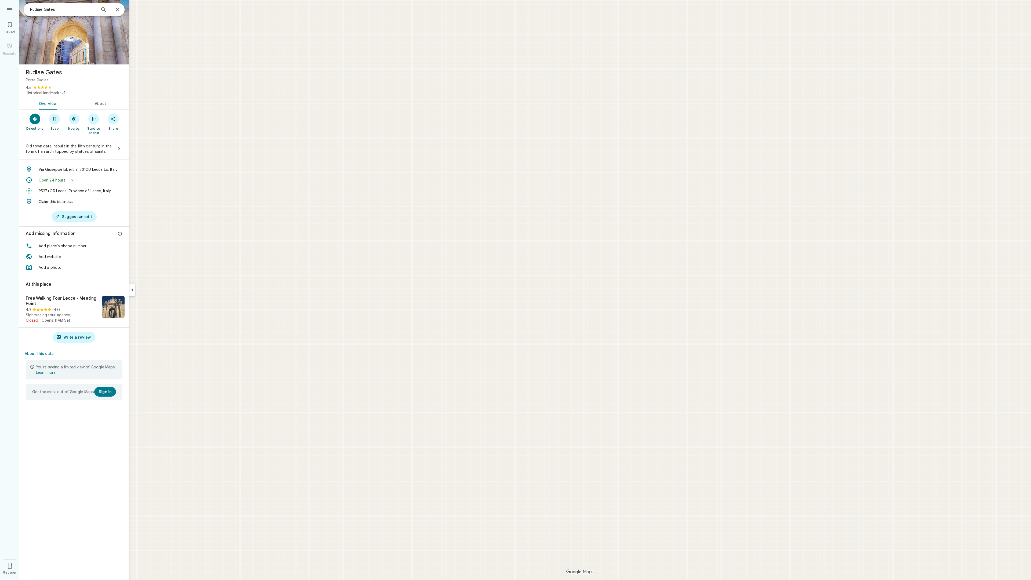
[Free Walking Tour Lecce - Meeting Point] (74, 309)
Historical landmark (42, 92)
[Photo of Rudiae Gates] (74, 32)
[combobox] (63, 9)
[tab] (46, 103)
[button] (74, 180)
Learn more (46, 372)
